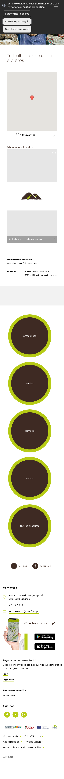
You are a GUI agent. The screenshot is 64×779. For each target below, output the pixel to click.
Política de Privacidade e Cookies (22, 747)
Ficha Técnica (33, 736)
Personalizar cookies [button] (17, 13)
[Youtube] (15, 714)
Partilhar (45, 566)
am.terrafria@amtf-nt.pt (24, 611)
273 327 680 (16, 605)
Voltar (22, 566)
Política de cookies (34, 7)
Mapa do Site (10, 736)
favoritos (32, 135)
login (5, 673)
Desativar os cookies (17, 29)
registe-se (8, 679)
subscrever (9, 695)
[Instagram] (24, 714)
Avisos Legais (33, 742)
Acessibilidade (11, 742)
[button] (32, 98)
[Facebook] (7, 714)
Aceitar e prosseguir (17, 21)
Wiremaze (8, 757)
